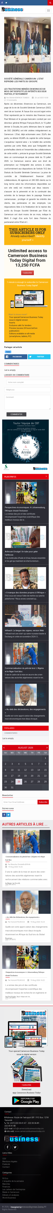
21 (39, 776)
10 (12, 770)
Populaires (9, 728)
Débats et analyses (10, 1195)
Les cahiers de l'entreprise (13, 1189)
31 (12, 787)
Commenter (16, 414)
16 (5, 776)
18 (19, 776)
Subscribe (43, 802)
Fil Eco (5, 1178)
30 (5, 787)
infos (10, 477)
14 (39, 770)
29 (45, 782)
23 (5, 782)
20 (32, 776)
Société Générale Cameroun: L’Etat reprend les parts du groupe (23, 80)
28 (39, 782)
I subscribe (27, 273)
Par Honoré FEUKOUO (16, 922)
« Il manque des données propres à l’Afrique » (25, 592)
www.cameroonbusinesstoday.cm (30, 1131)
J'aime (8, 352)
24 (12, 782)
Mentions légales (9, 1161)
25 (19, 782)
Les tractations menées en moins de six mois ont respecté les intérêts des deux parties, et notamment (25, 91)
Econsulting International (33, 1207)
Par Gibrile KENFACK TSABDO (17, 98)
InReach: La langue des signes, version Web (24, 630)
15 (45, 770)
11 (19, 770)
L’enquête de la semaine (13, 1181)
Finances (6, 1187)
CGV (4, 1159)
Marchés (6, 1184)
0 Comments (12, 100)
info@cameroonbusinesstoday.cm (28, 1128)
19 (25, 776)
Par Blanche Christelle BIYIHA (19, 864)
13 (32, 770)
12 (25, 770)
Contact (6, 1167)
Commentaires (10, 733)
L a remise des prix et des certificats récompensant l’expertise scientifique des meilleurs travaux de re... (22, 517)
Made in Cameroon (10, 1192)
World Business (9, 1198)
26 (25, 782)
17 (12, 776)
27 (32, 782)
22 (45, 776)
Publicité (6, 1164)
